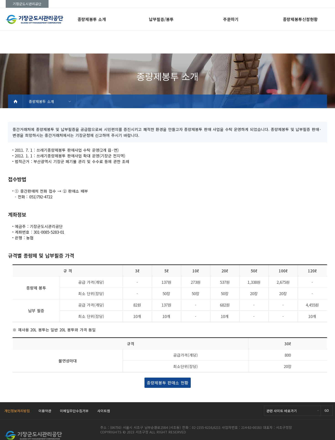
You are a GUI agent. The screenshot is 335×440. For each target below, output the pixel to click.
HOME (15, 101)
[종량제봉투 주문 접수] (51, 19)
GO (327, 410)
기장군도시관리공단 (27, 3)
